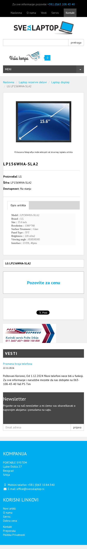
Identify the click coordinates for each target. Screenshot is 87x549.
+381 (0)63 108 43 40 (61, 4)
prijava (77, 427)
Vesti (44, 13)
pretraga (76, 42)
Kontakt (70, 13)
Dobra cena (10, 520)
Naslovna (16, 13)
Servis (55, 13)
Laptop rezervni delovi (33, 82)
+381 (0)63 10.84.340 (41, 485)
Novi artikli (9, 508)
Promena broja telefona (17, 364)
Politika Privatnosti (14, 535)
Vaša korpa (25, 56)
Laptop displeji (60, 82)
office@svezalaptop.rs (30, 489)
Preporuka (9, 531)
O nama (31, 13)
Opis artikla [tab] (18, 205)
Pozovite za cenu (43, 282)
